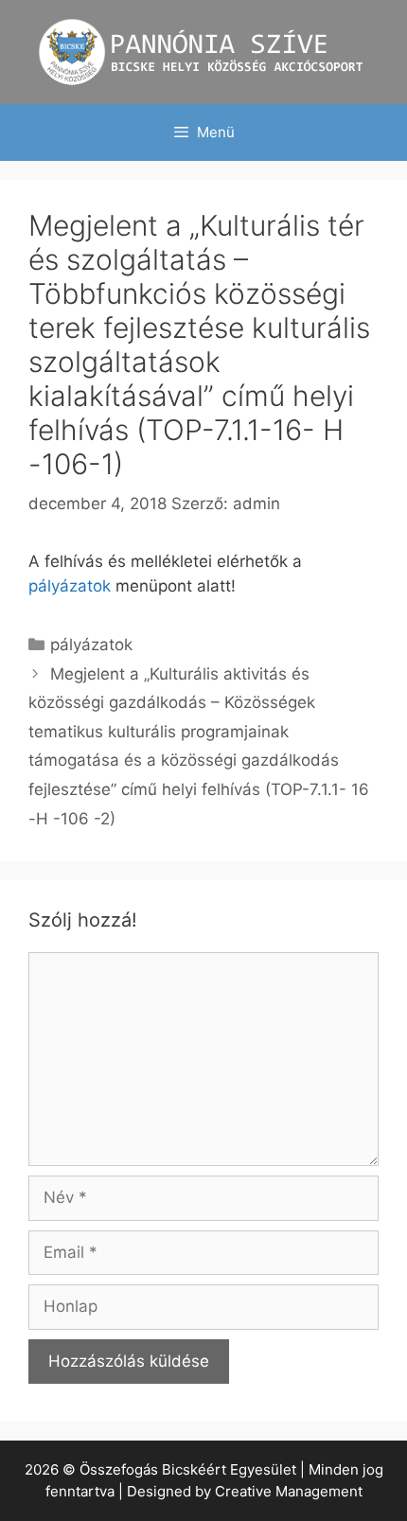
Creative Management (289, 1491)
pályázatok (69, 585)
